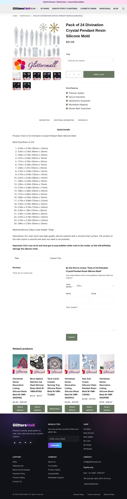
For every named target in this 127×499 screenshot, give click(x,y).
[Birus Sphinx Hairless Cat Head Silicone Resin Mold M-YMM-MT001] (37, 364)
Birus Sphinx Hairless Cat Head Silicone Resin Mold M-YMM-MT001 (37, 385)
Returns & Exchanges (21, 470)
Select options (20, 408)
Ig (14, 443)
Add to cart (99, 74)
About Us (52, 462)
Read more (55, 409)
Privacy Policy (78, 494)
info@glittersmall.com (92, 462)
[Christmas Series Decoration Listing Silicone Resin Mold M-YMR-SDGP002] (20, 364)
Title (68, 54)
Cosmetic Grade (88, 8)
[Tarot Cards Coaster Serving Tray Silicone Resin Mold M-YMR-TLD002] (54, 364)
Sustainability (53, 473)
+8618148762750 (91, 484)
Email (93, 293)
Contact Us (17, 481)
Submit (71, 337)
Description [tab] (44, 120)
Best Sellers (88, 437)
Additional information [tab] (64, 120)
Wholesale (105, 8)
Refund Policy (109, 494)
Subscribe (55, 445)
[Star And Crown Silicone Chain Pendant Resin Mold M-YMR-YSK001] (89, 364)
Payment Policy (19, 473)
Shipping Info (18, 466)
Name (68, 293)
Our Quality (52, 466)
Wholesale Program (56, 477)
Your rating (69, 286)
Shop (21, 8)
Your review (72, 307)
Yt (25, 443)
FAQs (15, 462)
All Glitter (87, 429)
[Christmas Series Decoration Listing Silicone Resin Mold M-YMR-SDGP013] (72, 364)
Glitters (24, 425)
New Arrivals (89, 433)
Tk (20, 443)
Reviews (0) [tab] (83, 120)
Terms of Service (93, 494)
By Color (30, 8)
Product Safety (19, 477)
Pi (30, 443)
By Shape (45, 8)
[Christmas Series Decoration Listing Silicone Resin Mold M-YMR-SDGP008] (106, 364)
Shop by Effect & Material (65, 8)
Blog (115, 8)
